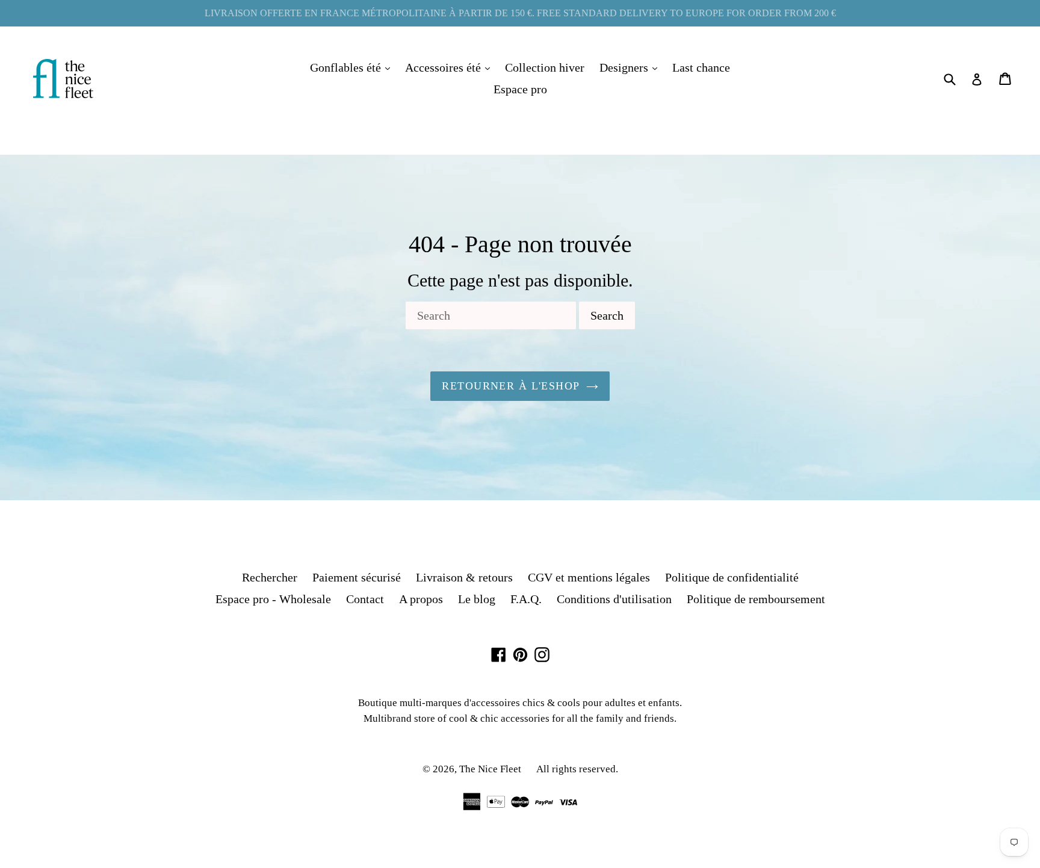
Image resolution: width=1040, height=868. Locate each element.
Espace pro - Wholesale (273, 599)
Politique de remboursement (756, 599)
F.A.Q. (526, 599)
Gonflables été (353, 67)
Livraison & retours (464, 577)
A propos (421, 599)
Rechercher (269, 577)
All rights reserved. (577, 769)
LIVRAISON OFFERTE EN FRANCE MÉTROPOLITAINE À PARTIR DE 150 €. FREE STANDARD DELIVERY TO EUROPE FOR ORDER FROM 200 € (520, 13)
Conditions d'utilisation (614, 599)
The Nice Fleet (490, 769)
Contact (365, 599)
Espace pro (520, 89)
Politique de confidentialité (732, 577)
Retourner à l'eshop (511, 386)
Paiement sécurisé (356, 577)
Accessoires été (450, 67)
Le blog (476, 599)
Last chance (701, 67)
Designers (631, 67)
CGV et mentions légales (589, 577)
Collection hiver (544, 67)
